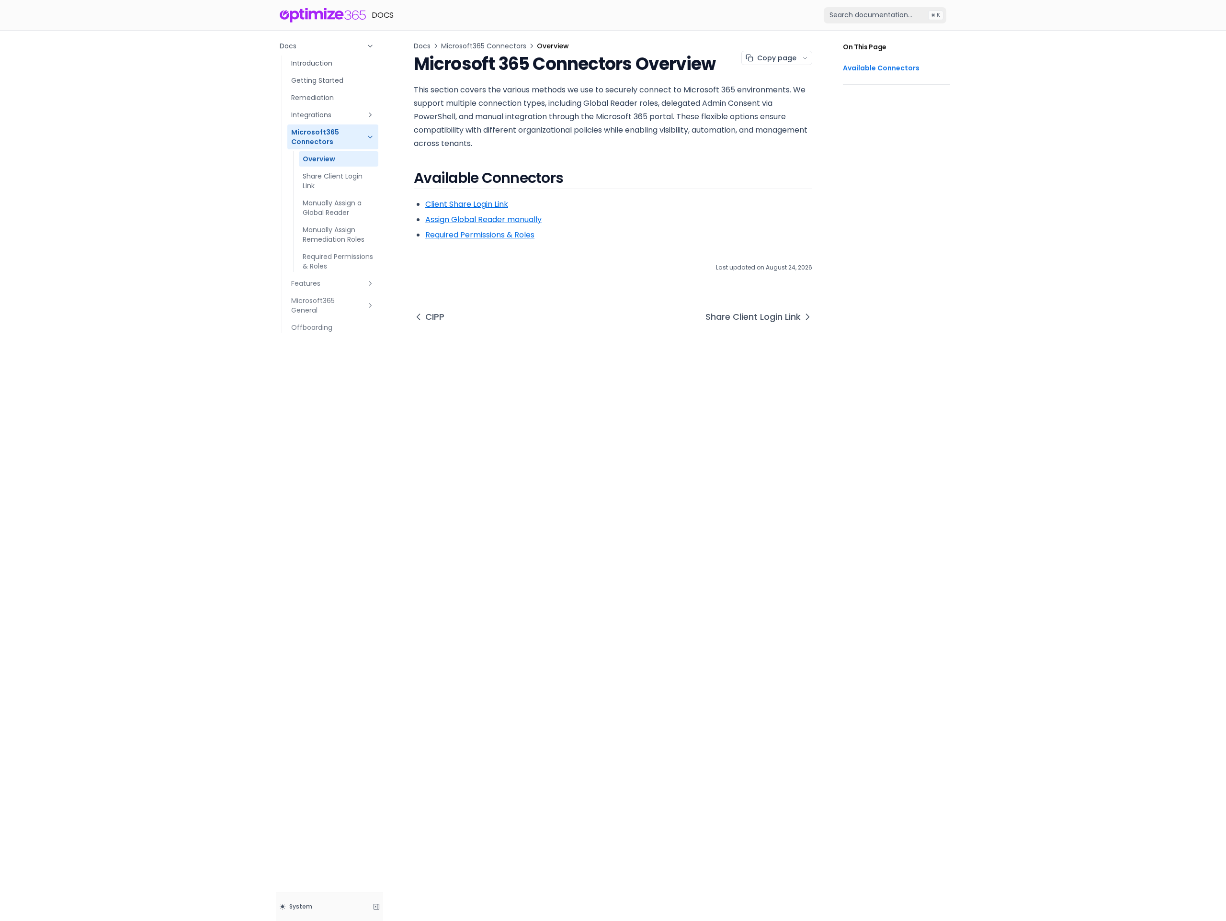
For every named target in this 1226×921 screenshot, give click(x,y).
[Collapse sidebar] (376, 906)
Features (305, 283)
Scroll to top (860, 96)
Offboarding (311, 327)
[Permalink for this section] (573, 178)
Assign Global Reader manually (483, 219)
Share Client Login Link (333, 181)
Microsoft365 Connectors (315, 136)
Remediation (312, 97)
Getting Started (317, 80)
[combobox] (885, 15)
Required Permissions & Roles (338, 261)
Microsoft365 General (313, 305)
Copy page (776, 58)
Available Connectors (881, 68)
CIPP (434, 317)
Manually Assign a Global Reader (332, 207)
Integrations (311, 115)
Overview (319, 159)
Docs (288, 46)
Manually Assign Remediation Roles (333, 234)
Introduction (311, 63)
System (300, 906)
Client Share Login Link (466, 204)
